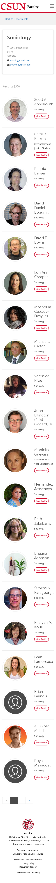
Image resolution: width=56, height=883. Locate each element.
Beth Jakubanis (42, 521)
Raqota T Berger (41, 170)
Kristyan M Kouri (43, 624)
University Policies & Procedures (28, 853)
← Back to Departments (15, 18)
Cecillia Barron (40, 136)
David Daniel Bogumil (41, 208)
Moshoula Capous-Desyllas (42, 311)
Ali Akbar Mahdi (41, 728)
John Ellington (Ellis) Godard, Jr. (43, 417)
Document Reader (28, 866)
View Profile (41, 116)
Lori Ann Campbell (42, 274)
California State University (28, 872)
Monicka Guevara (41, 451)
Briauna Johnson (41, 555)
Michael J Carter (42, 343)
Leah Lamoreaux (43, 659)
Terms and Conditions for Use (28, 859)
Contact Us (39, 844)
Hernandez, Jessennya (44, 486)
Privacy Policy (28, 863)
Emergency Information (28, 850)
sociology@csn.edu (20, 64)
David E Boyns (40, 240)
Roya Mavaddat (42, 762)
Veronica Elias (41, 378)
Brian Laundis (40, 693)
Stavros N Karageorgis (44, 590)
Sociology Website (20, 60)
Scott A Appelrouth (43, 101)
